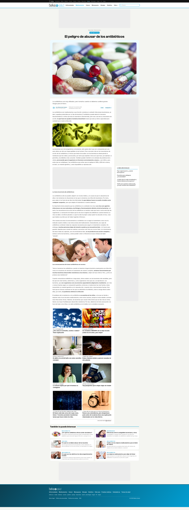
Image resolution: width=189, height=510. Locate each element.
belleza (60, 494)
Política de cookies (73, 498)
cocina (64, 494)
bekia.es (51, 494)
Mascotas (84, 1)
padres (69, 494)
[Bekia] (51, 1)
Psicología (93, 1)
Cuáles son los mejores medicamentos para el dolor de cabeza (122, 443)
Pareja (79, 1)
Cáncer (88, 5)
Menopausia (95, 5)
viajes (99, 494)
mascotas (78, 494)
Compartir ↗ (108, 107)
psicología (88, 494)
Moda (62, 1)
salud (83, 494)
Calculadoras (116, 492)
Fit (101, 1)
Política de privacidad (61, 498)
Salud (88, 1)
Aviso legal (52, 498)
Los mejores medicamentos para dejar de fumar (121, 454)
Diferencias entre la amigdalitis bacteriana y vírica (122, 432)
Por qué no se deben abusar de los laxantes (75, 443)
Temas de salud (125, 492)
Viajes (104, 1)
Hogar (98, 1)
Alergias (102, 5)
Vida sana (116, 5)
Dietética (109, 5)
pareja (73, 494)
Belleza (66, 1)
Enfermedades (70, 5)
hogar (93, 494)
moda (55, 494)
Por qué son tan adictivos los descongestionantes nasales (77, 454)
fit (96, 494)
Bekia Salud (90, 30)
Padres (74, 1)
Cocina (70, 1)
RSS (80, 498)
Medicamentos (80, 5)
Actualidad (57, 1)
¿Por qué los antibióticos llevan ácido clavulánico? (77, 432)
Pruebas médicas (106, 492)
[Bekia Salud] (56, 5)
